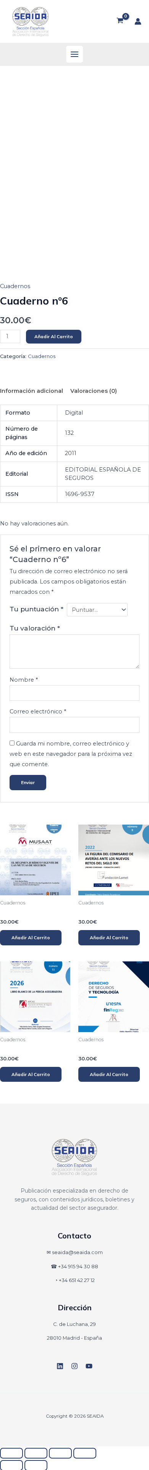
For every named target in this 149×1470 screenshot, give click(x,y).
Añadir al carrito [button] (30, 937)
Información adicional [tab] (31, 390)
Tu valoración (35, 628)
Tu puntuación (36, 609)
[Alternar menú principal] (74, 54)
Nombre (24, 679)
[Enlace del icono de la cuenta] (137, 21)
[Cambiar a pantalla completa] (35, 1453)
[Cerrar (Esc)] (84, 1453)
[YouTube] (89, 1366)
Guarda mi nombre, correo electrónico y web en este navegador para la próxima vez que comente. (71, 754)
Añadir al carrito (53, 336)
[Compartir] (60, 1453)
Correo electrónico (38, 711)
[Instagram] (74, 1366)
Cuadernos (15, 286)
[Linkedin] (60, 1366)
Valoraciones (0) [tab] (93, 390)
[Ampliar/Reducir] (11, 1453)
